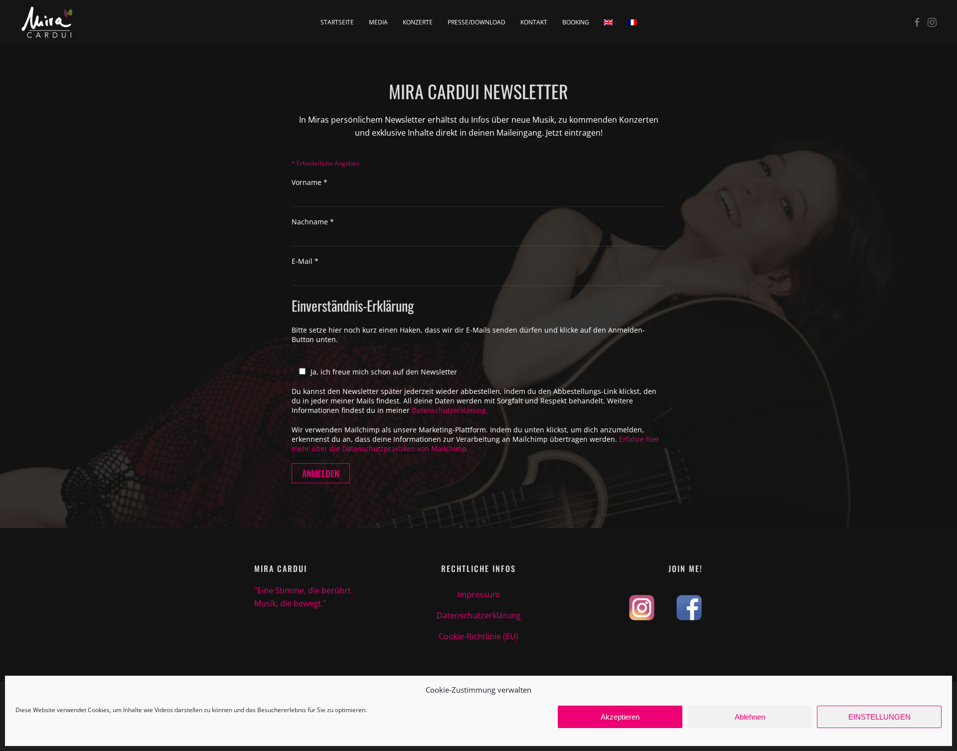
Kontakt (533, 22)
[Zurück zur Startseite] (47, 22)
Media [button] (378, 22)
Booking (575, 22)
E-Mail (305, 261)
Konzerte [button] (418, 22)
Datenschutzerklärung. (450, 410)
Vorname (309, 182)
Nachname (313, 221)
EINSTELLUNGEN (879, 717)
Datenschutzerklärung (479, 615)
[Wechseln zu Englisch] (608, 22)
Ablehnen (750, 717)
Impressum (478, 594)
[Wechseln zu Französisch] (632, 22)
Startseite (337, 22)
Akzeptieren (620, 717)
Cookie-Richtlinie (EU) (478, 636)
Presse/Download (476, 22)
